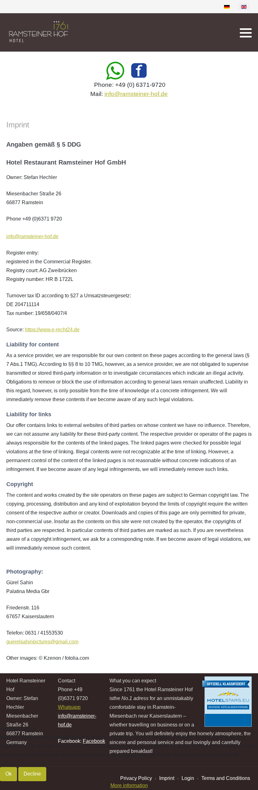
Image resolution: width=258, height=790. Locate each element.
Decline (32, 773)
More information (129, 785)
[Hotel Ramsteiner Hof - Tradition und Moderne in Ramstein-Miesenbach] (42, 32)
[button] (246, 32)
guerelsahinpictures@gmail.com (42, 641)
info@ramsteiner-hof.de (136, 94)
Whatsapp (69, 707)
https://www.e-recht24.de (52, 329)
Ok (8, 773)
